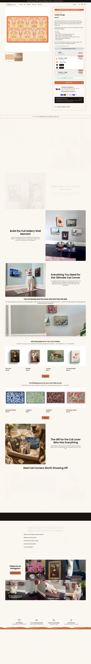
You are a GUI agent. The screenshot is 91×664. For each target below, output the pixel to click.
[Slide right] (82, 99)
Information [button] (37, 634)
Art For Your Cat (29, 662)
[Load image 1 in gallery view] (9, 57)
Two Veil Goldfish (71, 368)
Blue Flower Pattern (11, 410)
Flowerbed (49, 410)
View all (45, 376)
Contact (63, 645)
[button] (79, 4)
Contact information (65, 662)
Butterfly (28, 368)
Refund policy (35, 662)
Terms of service (49, 662)
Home (62, 637)
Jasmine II (28, 410)
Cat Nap (48, 368)
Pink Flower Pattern (71, 410)
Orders (35, 637)
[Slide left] (80, 99)
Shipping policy (57, 662)
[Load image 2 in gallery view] (18, 57)
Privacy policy (42, 662)
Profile (34, 639)
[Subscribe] (85, 609)
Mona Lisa (8, 368)
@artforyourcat (15, 573)
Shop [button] (63, 634)
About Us (63, 643)
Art (62, 639)
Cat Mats (63, 641)
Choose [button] (61, 64)
